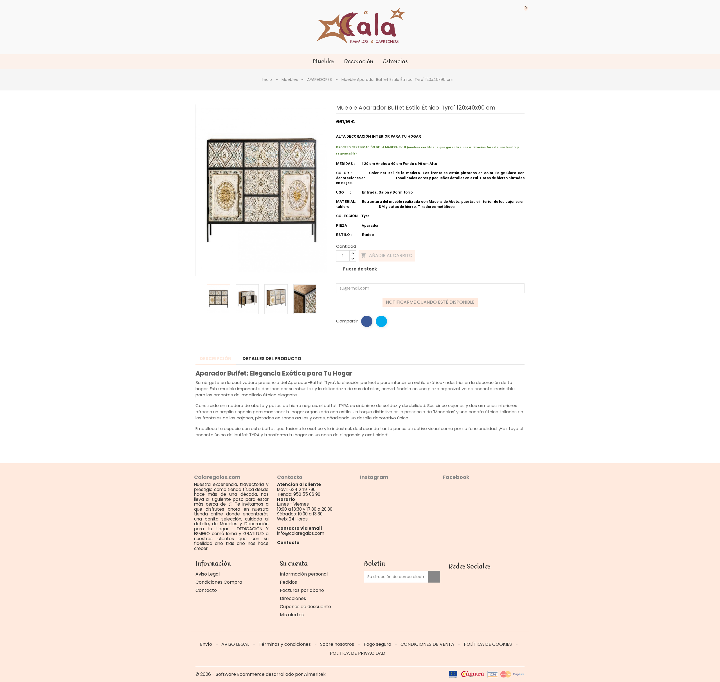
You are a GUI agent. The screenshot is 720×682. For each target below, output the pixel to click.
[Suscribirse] (434, 577)
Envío (206, 644)
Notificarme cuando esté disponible (430, 302)
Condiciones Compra (218, 582)
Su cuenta (294, 564)
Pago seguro (378, 644)
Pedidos (288, 582)
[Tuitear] (381, 321)
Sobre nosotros (337, 644)
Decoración (358, 61)
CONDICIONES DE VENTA (427, 644)
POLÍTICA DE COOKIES (488, 644)
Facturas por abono (302, 590)
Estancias (395, 61)
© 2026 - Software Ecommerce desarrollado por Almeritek (260, 674)
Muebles (323, 61)
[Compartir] (366, 321)
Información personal (304, 574)
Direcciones (293, 598)
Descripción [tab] (215, 358)
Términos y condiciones (285, 644)
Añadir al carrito (387, 256)
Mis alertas (292, 614)
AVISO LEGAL (235, 644)
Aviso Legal (207, 574)
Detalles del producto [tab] (271, 358)
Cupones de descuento (305, 606)
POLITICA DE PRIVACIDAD (357, 653)
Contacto (206, 590)
